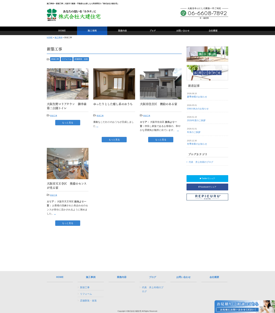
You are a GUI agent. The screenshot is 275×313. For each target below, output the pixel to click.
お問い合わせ (183, 277)
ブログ (152, 277)
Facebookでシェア (208, 187)
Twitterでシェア (208, 178)
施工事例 (58, 37)
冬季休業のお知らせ (197, 142)
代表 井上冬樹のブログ (201, 162)
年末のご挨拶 (193, 130)
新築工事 (55, 59)
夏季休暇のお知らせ (197, 95)
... (97, 126)
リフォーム (66, 59)
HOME (50, 37)
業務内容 (122, 277)
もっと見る (67, 122)
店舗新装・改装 (81, 59)
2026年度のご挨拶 (196, 119)
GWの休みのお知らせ (198, 107)
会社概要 (214, 277)
